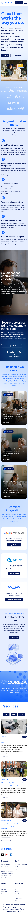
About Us (17, 891)
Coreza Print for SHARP (7, 871)
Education (3, 887)
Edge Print (17, 869)
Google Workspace (14, 545)
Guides (21, 714)
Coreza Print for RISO (6, 875)
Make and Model (5, 869)
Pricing (16, 887)
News (13, 714)
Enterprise (3, 889)
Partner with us (18, 896)
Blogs (6, 714)
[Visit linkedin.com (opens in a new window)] (11, 855)
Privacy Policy (18, 898)
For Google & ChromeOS (21, 864)
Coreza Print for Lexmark (7, 878)
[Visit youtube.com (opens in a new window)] (6, 855)
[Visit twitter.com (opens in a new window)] (2, 855)
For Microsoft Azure (20, 867)
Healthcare (4, 891)
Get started (14, 638)
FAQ (16, 900)
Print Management (6, 864)
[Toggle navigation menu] (25, 3)
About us (5, 55)
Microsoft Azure (14, 573)
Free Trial (19, 3)
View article (6, 757)
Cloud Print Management (14, 599)
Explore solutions (17, 55)
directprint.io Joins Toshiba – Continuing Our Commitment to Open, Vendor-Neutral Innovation (13, 826)
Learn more (6, 346)
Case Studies (18, 894)
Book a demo (17, 346)
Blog (16, 889)
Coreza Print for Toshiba (7, 873)
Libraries (3, 894)
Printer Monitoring (5, 867)
